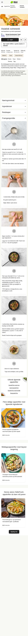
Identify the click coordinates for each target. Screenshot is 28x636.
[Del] (25, 39)
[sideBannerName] (14, 87)
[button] (14, 106)
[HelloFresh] (14, 2)
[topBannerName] (14, 11)
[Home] (2, 6)
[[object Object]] (21, 39)
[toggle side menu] (2, 2)
